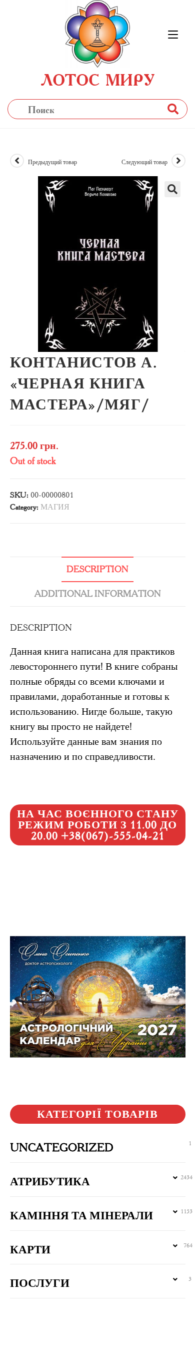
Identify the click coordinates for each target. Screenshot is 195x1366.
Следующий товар (145, 162)
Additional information (97, 593)
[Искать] (173, 109)
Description (97, 569)
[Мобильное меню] (173, 35)
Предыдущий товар (52, 162)
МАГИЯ (55, 507)
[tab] (98, 569)
